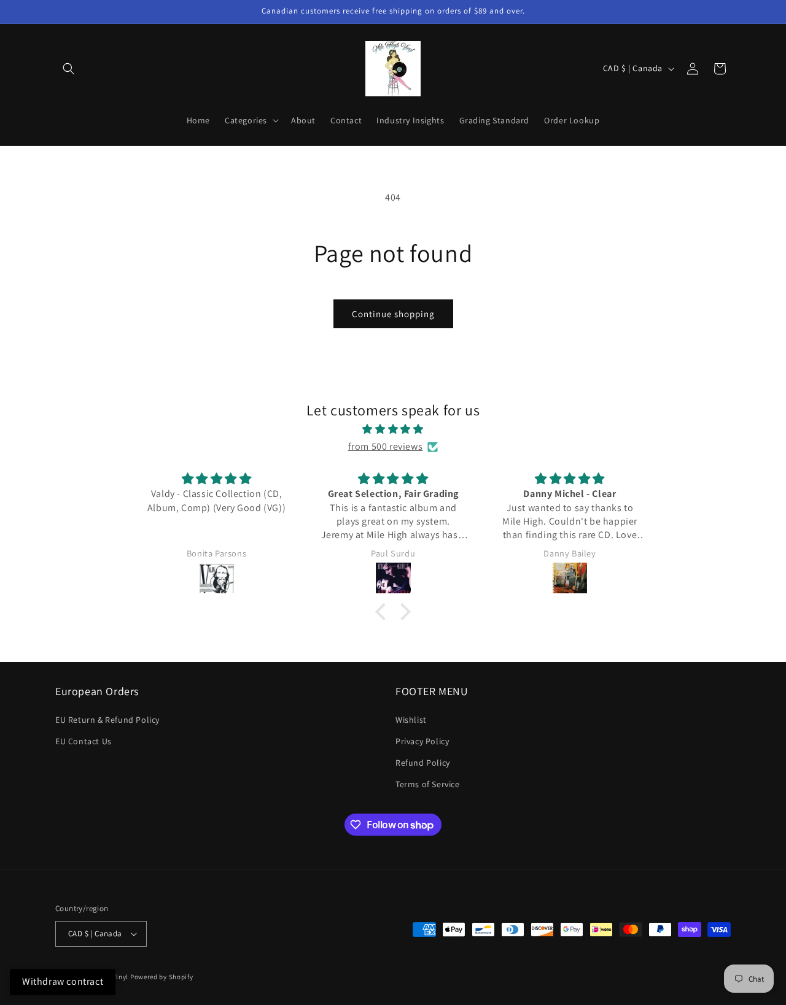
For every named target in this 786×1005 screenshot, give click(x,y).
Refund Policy (422, 762)
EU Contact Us (83, 741)
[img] (393, 429)
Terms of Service (427, 784)
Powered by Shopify (161, 976)
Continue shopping (393, 314)
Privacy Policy (422, 741)
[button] (68, 68)
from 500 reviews (385, 446)
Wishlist (411, 719)
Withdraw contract (62, 981)
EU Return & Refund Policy (107, 719)
